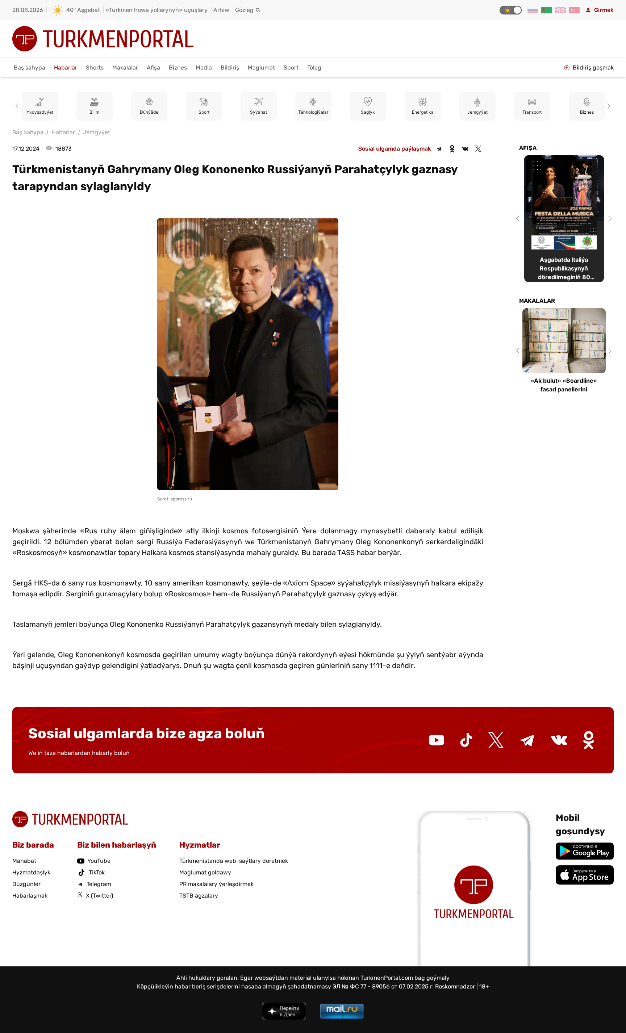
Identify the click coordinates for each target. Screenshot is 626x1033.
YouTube (98, 860)
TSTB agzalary (198, 895)
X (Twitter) (99, 895)
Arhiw (221, 10)
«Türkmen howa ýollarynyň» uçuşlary (157, 10)
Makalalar (125, 67)
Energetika (394, 112)
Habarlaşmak (29, 895)
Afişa (153, 67)
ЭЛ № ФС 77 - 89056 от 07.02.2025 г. (383, 986)
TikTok (97, 872)
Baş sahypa (29, 67)
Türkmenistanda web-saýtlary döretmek (233, 860)
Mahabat (24, 860)
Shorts (95, 67)
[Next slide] (608, 106)
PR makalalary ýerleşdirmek (216, 884)
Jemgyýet (449, 112)
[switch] (511, 10)
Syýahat (230, 112)
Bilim (66, 112)
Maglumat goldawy (205, 872)
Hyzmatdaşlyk (31, 872)
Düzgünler (26, 884)
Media (204, 67)
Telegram (99, 884)
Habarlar (65, 67)
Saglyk (340, 112)
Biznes (178, 67)
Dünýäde (121, 112)
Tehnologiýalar (285, 112)
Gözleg (244, 10)
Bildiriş (230, 67)
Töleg (314, 67)
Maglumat (261, 67)
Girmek (604, 10)
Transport (503, 112)
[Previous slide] (18, 106)
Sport (291, 67)
